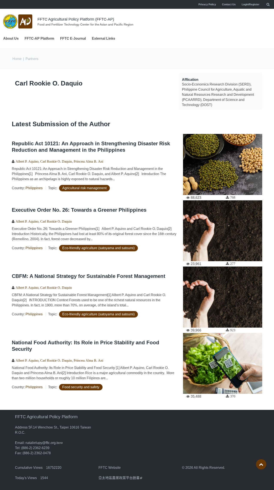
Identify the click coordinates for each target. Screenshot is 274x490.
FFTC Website (109, 467)
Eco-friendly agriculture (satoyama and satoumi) (98, 248)
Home (17, 59)
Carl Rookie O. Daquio (48, 83)
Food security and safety (80, 387)
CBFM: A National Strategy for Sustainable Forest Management (88, 276)
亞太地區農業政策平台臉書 (120, 478)
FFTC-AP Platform (39, 38)
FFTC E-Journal (73, 38)
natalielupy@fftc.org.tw (44, 443)
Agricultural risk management (84, 188)
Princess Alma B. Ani (88, 161)
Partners (31, 59)
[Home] (18, 21)
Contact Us (229, 4)
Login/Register (250, 4)
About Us (11, 38)
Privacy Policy (207, 4)
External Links (103, 38)
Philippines (34, 188)
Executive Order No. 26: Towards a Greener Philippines (79, 210)
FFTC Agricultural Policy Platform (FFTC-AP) (75, 19)
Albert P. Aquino (27, 161)
